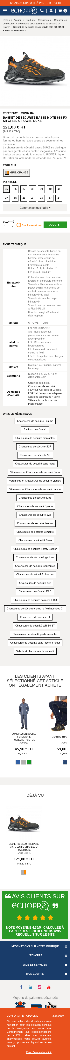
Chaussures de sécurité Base (35, 540)
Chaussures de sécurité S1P (35, 446)
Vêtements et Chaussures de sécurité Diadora (35, 480)
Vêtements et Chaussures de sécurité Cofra (35, 472)
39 (41, 189)
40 (50, 189)
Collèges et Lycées (50, 389)
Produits (30, 20)
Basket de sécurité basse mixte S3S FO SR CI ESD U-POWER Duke (24, 847)
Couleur (9, 165)
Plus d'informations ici (38, 1052)
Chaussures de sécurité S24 (35, 514)
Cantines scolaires (38, 382)
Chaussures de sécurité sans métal (35, 463)
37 (24, 189)
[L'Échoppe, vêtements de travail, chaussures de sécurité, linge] (24, 10)
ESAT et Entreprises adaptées (45, 393)
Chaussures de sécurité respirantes (35, 565)
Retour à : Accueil (12, 20)
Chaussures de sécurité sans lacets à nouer (35, 642)
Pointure (10, 182)
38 (32, 189)
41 (59, 189)
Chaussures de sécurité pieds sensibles (35, 634)
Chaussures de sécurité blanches (35, 574)
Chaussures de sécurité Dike (35, 497)
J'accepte (58, 1015)
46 (41, 198)
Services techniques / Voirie (44, 396)
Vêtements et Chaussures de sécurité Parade (35, 489)
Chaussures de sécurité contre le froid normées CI (35, 608)
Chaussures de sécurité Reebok (35, 523)
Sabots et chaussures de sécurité (35, 651)
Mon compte (35, 974)
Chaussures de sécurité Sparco (35, 506)
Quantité (8, 222)
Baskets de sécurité (35, 429)
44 (24, 198)
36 (15, 189)
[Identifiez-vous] (51, 11)
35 (6, 189)
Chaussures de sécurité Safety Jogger (35, 548)
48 (59, 198)
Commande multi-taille (34, 207)
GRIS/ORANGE (19, 172)
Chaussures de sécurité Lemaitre (35, 531)
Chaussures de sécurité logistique (35, 557)
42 (6, 198)
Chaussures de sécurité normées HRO (35, 600)
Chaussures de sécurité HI (35, 617)
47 (50, 198)
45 (32, 198)
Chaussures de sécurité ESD (35, 591)
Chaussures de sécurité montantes (35, 438)
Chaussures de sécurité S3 (35, 455)
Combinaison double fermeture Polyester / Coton (24, 737)
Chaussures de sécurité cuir (35, 583)
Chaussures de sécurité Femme (35, 421)
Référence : (11, 113)
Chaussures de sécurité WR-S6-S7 (35, 625)
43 (15, 198)
